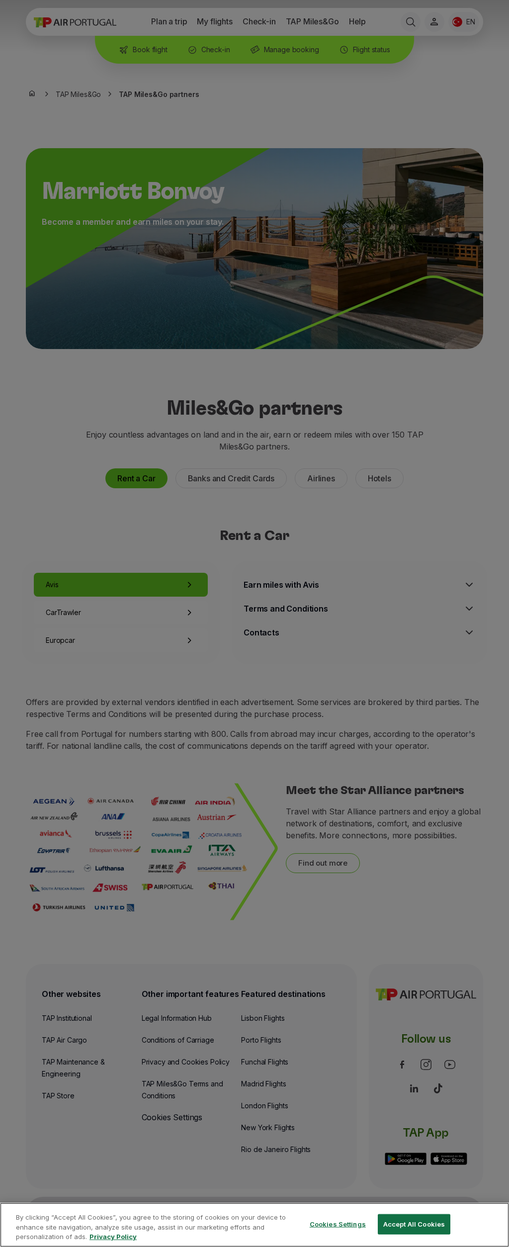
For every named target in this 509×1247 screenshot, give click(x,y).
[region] (254, 1225)
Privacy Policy (113, 1237)
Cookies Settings (338, 1224)
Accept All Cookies (414, 1224)
